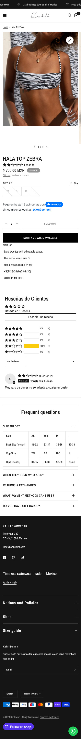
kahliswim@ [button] (10, 582)
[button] (13, 165)
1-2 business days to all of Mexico (33, 4)
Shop (7, 616)
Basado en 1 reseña (17, 311)
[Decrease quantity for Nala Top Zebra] (6, 223)
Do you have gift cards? (21, 506)
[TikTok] (25, 557)
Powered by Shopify (49, 717)
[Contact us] (73, 731)
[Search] (69, 15)
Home (5, 27)
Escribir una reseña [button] (40, 317)
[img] (28, 376)
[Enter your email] (74, 669)
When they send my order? (23, 475)
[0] (75, 15)
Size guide (12, 630)
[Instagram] (16, 557)
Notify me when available (40, 238)
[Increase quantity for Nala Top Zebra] (17, 223)
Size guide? (11, 426)
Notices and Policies (20, 602)
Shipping (6, 175)
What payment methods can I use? (28, 495)
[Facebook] (7, 557)
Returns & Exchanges (19, 485)
